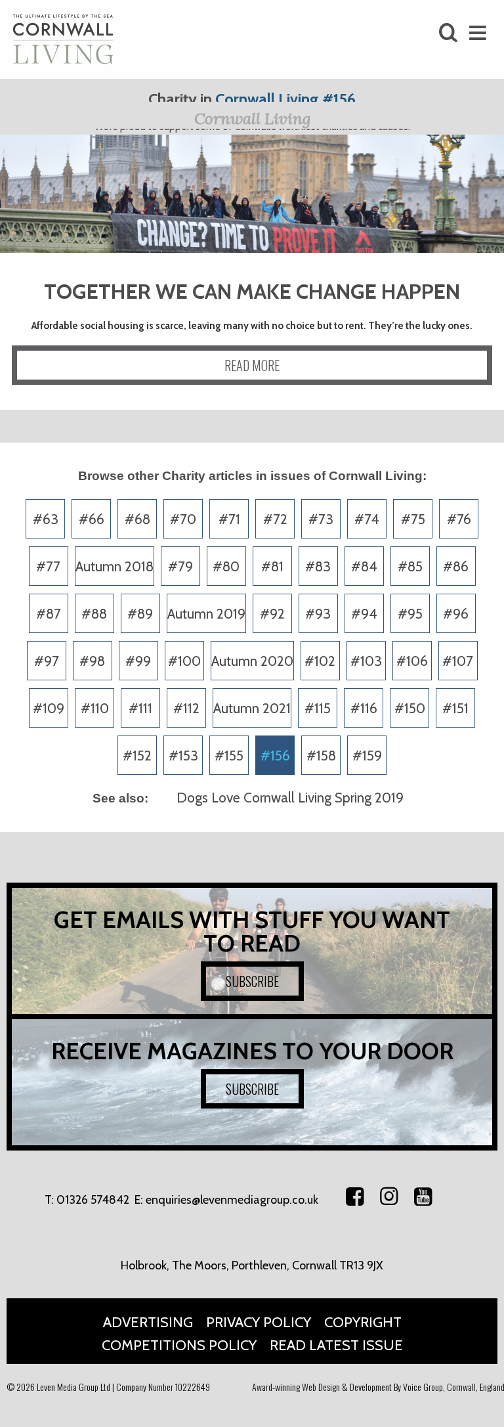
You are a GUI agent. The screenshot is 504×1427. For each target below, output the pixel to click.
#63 (45, 519)
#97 (46, 661)
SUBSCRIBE (252, 981)
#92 (272, 613)
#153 (183, 755)
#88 (94, 613)
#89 (140, 613)
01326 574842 (92, 1200)
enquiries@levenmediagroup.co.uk (232, 1200)
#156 (275, 755)
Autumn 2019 (206, 613)
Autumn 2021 (252, 708)
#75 (413, 519)
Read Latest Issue (336, 1345)
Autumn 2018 (114, 566)
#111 (140, 708)
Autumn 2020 (252, 661)
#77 (48, 566)
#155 (229, 755)
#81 (272, 566)
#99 (138, 661)
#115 (317, 708)
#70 (183, 519)
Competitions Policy (179, 1345)
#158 (321, 755)
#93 (318, 613)
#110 (95, 708)
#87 (48, 613)
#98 (92, 661)
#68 (137, 519)
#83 (318, 566)
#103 (366, 661)
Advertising (148, 1322)
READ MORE (252, 365)
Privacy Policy (258, 1322)
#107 (457, 661)
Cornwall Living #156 (285, 98)
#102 (319, 661)
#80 (226, 566)
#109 (48, 708)
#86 (456, 566)
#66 (91, 519)
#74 (366, 519)
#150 (409, 708)
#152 (137, 755)
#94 (364, 613)
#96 (456, 613)
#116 (363, 708)
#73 (320, 519)
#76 (459, 519)
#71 (229, 519)
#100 (184, 661)
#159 (367, 755)
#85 (410, 566)
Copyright (363, 1322)
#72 (275, 519)
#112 (186, 708)
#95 (410, 613)
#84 (364, 566)
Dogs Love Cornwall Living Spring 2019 (290, 797)
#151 (455, 708)
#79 (180, 566)
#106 (412, 661)
